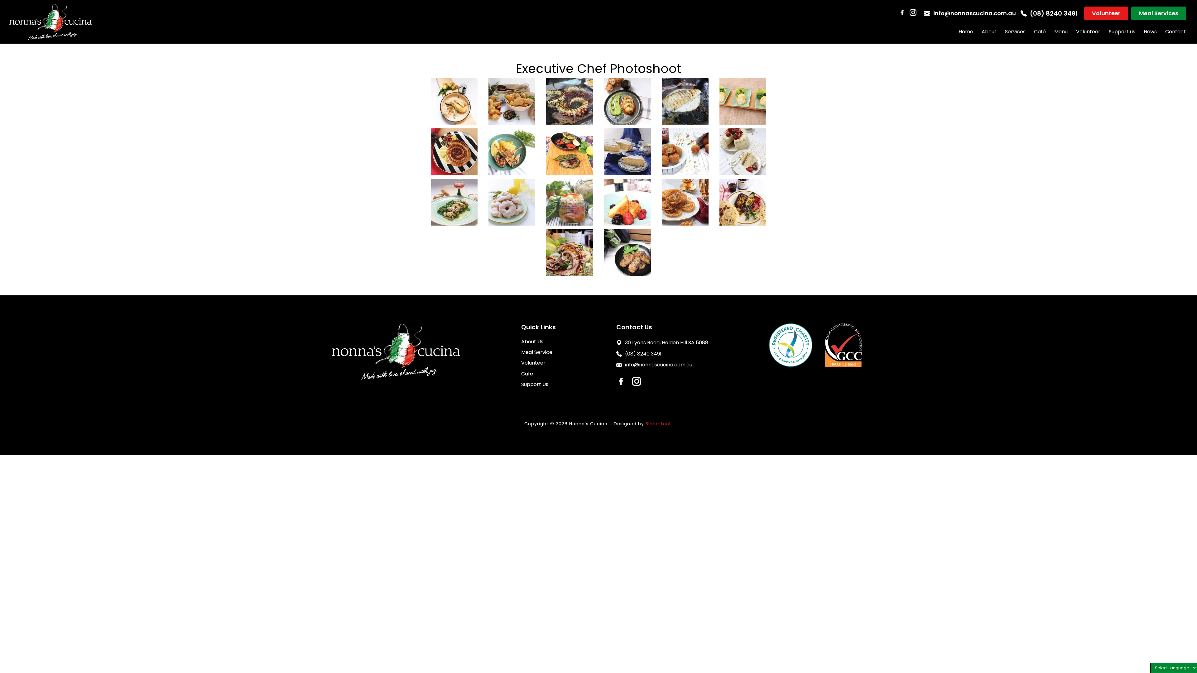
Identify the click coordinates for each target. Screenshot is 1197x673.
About (989, 31)
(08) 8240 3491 (1054, 13)
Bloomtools (659, 424)
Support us (1122, 31)
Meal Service (536, 352)
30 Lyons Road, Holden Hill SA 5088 (666, 342)
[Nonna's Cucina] (50, 22)
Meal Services (1158, 13)
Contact (1175, 31)
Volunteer (1106, 13)
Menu (1061, 31)
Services (1015, 31)
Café (1040, 31)
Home (966, 31)
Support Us (534, 384)
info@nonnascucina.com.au (974, 13)
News (1150, 31)
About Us (532, 342)
